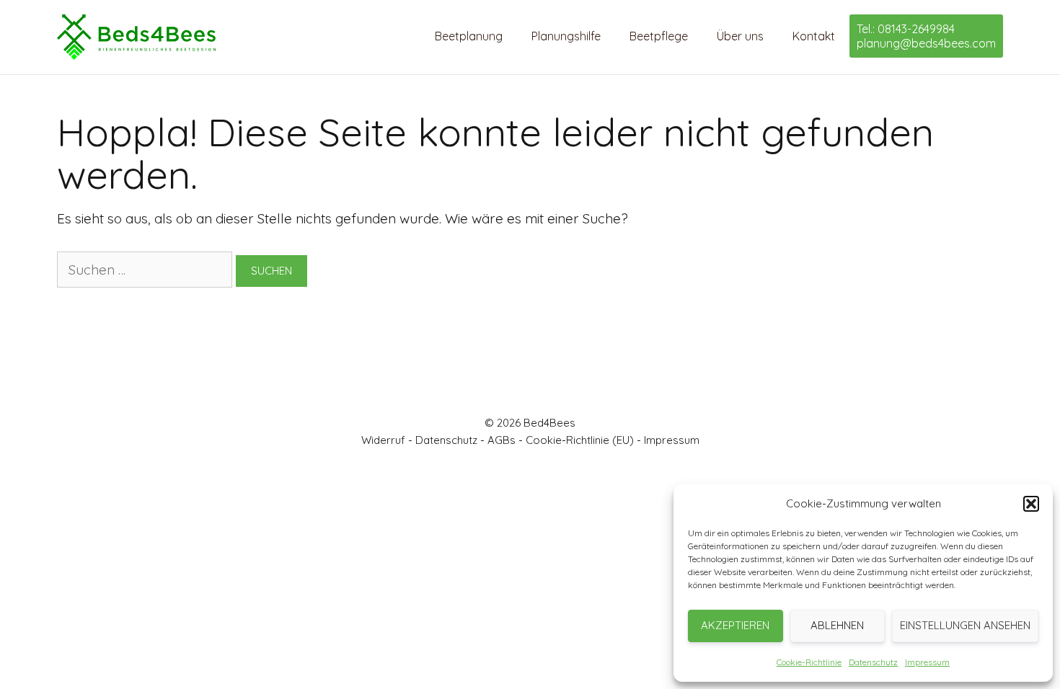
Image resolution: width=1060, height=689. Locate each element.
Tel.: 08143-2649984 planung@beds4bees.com (926, 36)
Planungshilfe (566, 36)
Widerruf (383, 440)
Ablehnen (837, 625)
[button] (1031, 504)
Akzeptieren (735, 625)
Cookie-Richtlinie (809, 662)
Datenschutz (873, 662)
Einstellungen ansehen (965, 625)
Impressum (927, 662)
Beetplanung (469, 36)
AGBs (501, 440)
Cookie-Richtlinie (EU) (580, 440)
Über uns (740, 36)
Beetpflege (659, 36)
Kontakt (813, 36)
